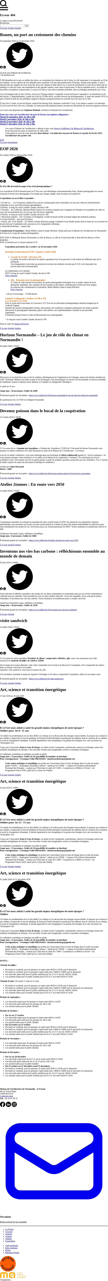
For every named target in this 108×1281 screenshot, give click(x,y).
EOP (2, 140)
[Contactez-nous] (54, 1214)
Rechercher (4, 23)
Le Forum (9, 1229)
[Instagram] (14, 1106)
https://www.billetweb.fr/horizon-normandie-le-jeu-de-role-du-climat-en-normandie (63, 395)
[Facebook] (2, 1106)
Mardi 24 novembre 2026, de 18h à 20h (17, 122)
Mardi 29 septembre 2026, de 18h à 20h (17, 117)
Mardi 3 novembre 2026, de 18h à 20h (17, 119)
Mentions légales (12, 1252)
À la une (3, 28)
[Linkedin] (8, 1106)
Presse (8, 1250)
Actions (11, 28)
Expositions (12, 142)
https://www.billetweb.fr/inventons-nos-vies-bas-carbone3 (53, 610)
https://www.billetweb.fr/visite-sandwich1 (46, 679)
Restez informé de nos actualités (13, 1222)
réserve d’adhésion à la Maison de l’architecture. (74, 128)
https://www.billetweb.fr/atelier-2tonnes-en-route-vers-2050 (53, 540)
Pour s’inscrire (11, 275)
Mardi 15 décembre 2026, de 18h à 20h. (17, 124)
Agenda (17, 28)
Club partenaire (11, 1245)
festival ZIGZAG (21, 324)
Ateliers (17, 328)
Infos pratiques (11, 1248)
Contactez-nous (6, 1096)
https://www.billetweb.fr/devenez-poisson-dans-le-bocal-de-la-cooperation (59, 473)
